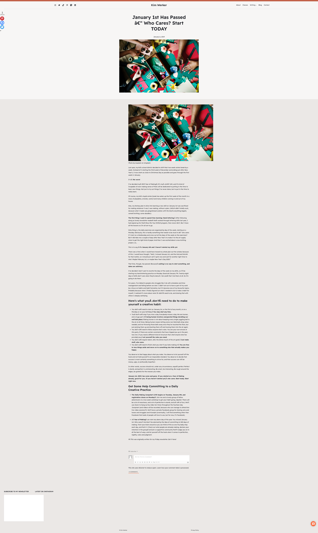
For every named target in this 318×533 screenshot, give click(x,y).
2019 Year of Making (149, 184)
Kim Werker (159, 5)
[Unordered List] (147, 462)
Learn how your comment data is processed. (173, 468)
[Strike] (142, 462)
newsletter (143, 220)
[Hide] (0, 30)
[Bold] (135, 462)
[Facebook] (2, 23)
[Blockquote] (149, 462)
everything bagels (179, 211)
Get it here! (172, 439)
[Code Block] (152, 462)
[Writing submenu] (256, 5)
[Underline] (140, 462)
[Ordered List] (145, 462)
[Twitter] (2, 27)
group (145, 430)
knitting (136, 213)
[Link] (154, 462)
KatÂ (156, 220)
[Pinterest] (2, 18)
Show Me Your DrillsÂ (153, 223)
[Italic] (138, 462)
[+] (158, 462)
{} (156, 462)
